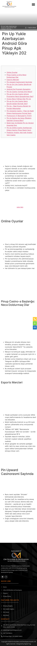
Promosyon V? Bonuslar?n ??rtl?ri (19, 116)
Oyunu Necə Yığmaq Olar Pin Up (19, 99)
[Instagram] (6, 576)
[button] (33, 4)
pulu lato (20, 207)
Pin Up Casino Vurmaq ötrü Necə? (19, 92)
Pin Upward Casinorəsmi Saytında (19, 82)
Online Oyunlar (12, 72)
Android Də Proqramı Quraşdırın (18, 89)
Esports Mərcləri (13, 80)
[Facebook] (2, 576)
